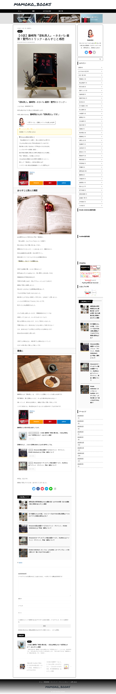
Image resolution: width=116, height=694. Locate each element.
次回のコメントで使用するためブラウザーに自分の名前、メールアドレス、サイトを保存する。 (43, 621)
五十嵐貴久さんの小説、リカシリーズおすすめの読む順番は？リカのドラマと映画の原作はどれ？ (94, 331)
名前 (20, 598)
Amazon (36, 183)
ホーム (19, 11)
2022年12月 (81, 442)
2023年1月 (80, 437)
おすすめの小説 (47, 11)
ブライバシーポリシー (64, 682)
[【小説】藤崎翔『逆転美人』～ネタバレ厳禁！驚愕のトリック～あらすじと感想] (46, 488)
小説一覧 (60, 11)
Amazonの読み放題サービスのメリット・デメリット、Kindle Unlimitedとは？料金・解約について (94, 351)
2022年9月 (80, 458)
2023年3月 (81, 426)
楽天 (50, 183)
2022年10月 (81, 453)
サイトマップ (54, 682)
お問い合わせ (74, 682)
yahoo (64, 183)
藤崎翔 (20, 562)
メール (20, 605)
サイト (20, 612)
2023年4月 (81, 421)
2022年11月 (81, 448)
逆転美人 (32, 172)
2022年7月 (80, 464)
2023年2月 (80, 431)
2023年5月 (81, 415)
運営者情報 (46, 682)
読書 (33, 11)
